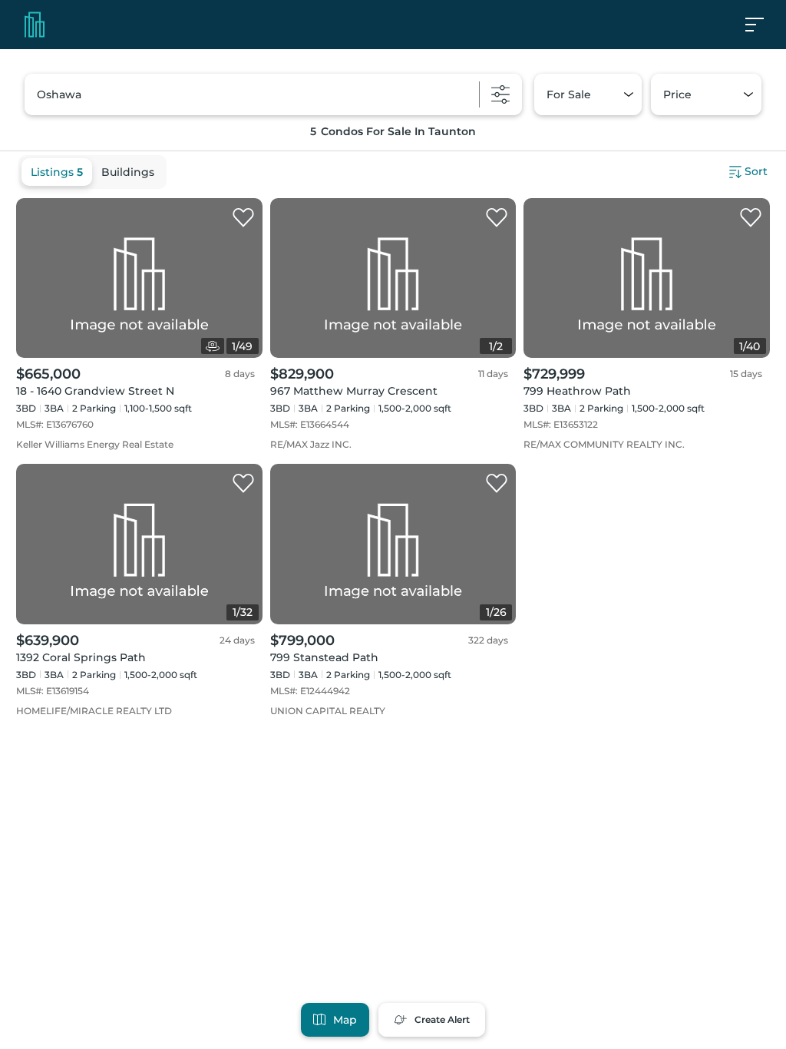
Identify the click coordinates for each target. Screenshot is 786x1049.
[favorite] (243, 218)
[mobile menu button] (763, 24)
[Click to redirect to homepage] (35, 24)
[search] (273, 94)
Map (345, 1020)
